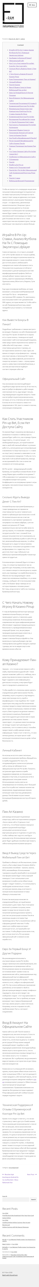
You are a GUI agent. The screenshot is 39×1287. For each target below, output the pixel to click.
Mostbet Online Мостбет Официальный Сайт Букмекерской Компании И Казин (18, 1256)
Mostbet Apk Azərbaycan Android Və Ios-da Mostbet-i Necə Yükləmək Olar (10, 1178)
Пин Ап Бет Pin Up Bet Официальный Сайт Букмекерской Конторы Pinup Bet (23, 173)
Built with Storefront (10, 1275)
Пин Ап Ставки (14, 178)
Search (4, 1196)
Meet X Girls (6, 1244)
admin (23, 39)
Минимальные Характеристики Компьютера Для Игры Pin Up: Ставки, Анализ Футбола (20, 111)
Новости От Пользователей (19, 167)
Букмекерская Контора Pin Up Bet (21, 117)
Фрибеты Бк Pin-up (16, 165)
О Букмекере (14, 159)
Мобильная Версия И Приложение (21, 181)
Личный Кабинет (15, 82)
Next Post (30, 1174)
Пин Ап (11, 162)
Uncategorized (13, 1168)
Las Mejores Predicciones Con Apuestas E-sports (19, 1240)
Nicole (4, 1239)
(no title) (5, 1213)
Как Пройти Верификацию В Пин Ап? (23, 138)
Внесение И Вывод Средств (19, 130)
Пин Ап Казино (14, 85)
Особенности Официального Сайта (22, 157)
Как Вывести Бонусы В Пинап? (20, 58)
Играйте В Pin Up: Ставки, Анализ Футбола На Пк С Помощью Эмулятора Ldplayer (21, 52)
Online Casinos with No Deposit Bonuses (15, 1227)
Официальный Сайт (16, 61)
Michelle (5, 1247)
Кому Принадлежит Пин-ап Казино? (22, 79)
